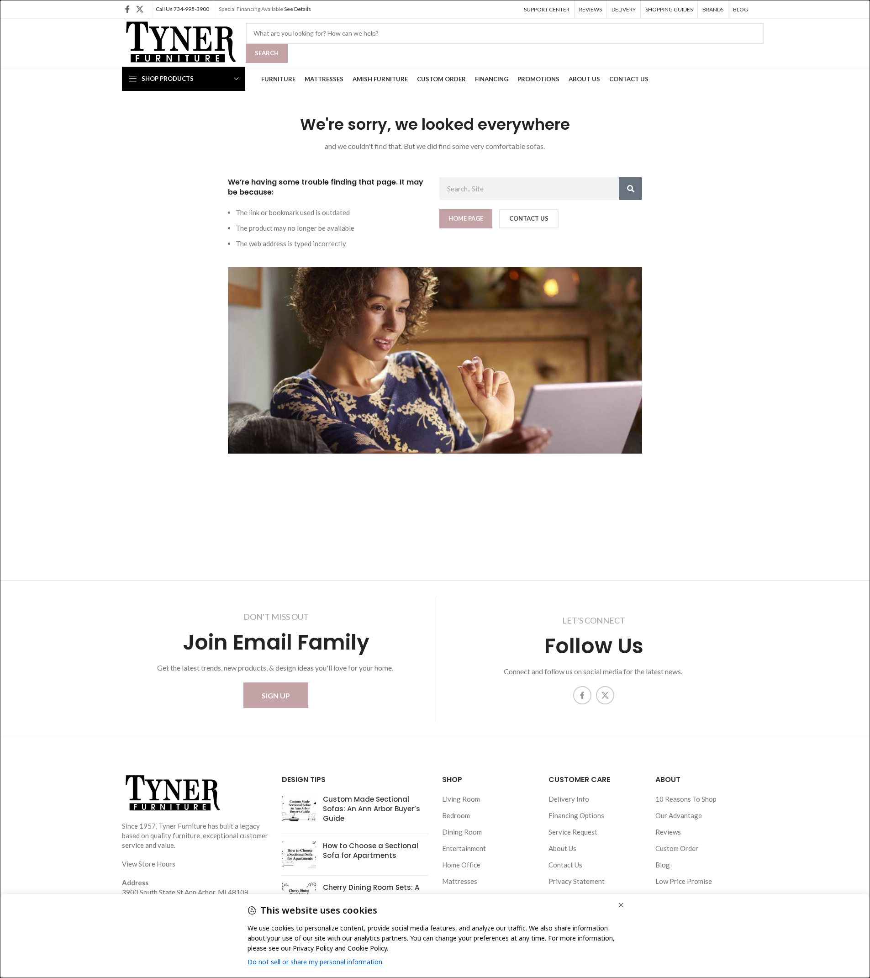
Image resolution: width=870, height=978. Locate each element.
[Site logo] (179, 41)
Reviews (668, 832)
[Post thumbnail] (299, 810)
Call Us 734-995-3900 (182, 8)
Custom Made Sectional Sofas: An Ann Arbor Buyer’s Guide (371, 808)
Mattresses (459, 881)
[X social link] (139, 9)
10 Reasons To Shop (686, 799)
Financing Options (576, 815)
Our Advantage (678, 815)
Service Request (572, 832)
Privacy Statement (576, 881)
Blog (662, 865)
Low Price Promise (683, 881)
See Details (297, 8)
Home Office (461, 865)
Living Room (461, 799)
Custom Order (676, 848)
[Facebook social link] (127, 9)
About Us (562, 848)
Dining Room (462, 832)
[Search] (630, 188)
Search (267, 53)
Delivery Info (568, 799)
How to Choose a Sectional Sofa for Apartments (370, 850)
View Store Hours (148, 864)
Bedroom (456, 815)
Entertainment (464, 848)
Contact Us (565, 865)
